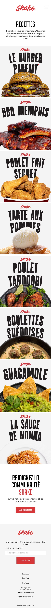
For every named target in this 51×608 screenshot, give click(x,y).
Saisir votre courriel (13, 548)
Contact (25, 583)
